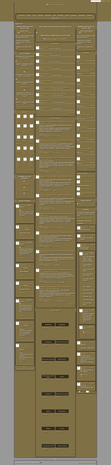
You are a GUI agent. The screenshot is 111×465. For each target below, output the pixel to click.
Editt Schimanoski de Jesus (48, 82)
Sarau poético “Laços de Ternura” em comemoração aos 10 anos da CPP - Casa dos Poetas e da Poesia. (57, 270)
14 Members (45, 345)
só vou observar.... (44, 47)
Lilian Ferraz (83, 139)
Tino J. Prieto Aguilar (86, 181)
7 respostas (41, 209)
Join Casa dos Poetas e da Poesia (84, 218)
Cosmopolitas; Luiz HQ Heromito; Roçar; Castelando (53, 94)
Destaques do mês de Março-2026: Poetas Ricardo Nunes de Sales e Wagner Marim (57, 214)
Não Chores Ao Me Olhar (46, 54)
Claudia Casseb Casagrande (18, 130)
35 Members (45, 414)
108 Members (59, 328)
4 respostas (41, 227)
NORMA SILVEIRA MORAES (54, 227)
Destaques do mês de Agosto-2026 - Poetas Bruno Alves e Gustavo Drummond (57, 122)
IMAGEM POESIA (25, 184)
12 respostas (41, 171)
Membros (25, 112)
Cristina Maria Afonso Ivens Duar (87, 177)
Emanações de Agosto (82, 138)
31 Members (45, 380)
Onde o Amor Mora (82, 104)
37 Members (58, 362)
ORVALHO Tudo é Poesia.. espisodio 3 (84, 115)
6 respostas (41, 246)
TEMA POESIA (25, 190)
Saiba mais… (42, 133)
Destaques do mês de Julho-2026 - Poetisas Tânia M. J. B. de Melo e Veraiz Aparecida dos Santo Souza (57, 141)
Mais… (24, 367)
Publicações (55, 44)
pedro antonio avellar (86, 252)
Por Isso (79, 59)
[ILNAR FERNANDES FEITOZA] (18, 137)
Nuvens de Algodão (45, 74)
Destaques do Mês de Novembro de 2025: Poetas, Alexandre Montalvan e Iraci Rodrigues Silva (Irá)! (55, 287)
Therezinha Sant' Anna (53, 171)
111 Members (45, 328)
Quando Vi (42, 60)
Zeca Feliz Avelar (85, 326)
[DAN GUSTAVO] (18, 148)
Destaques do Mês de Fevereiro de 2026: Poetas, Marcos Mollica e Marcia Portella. (57, 233)
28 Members (58, 345)
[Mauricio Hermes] (31, 116)
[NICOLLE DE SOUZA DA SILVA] (25, 125)
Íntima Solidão (80, 82)
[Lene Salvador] (25, 137)
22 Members (58, 432)
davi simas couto (46, 55)
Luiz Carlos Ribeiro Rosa (48, 95)
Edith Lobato (46, 281)
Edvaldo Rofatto (51, 265)
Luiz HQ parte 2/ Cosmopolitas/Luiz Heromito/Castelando (54, 87)
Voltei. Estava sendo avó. (46, 67)
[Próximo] (92, 391)
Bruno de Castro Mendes (18, 120)
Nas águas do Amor (45, 107)
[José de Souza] (25, 159)
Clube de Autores (25, 68)
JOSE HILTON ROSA (86, 189)
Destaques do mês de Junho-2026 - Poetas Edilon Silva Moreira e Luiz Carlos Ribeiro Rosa (57, 158)
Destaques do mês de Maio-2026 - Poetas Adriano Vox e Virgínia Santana (56, 177)
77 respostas (41, 282)
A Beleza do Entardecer (46, 80)
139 (91, 391)
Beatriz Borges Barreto (31, 141)
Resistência (22, 327)
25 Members (45, 449)
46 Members (45, 362)
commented (22, 227)
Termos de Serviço (92, 462)
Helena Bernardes (46, 68)
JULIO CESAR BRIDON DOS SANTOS (88, 194)
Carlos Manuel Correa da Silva (48, 102)
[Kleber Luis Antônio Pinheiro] (31, 159)
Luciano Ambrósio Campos (25, 152)
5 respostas (41, 153)
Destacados (86, 53)
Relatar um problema (82, 462)
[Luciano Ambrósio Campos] (25, 148)
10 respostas (41, 190)
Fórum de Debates (55, 118)
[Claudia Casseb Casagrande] (18, 125)
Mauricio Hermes (83, 128)
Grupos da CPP (55, 310)
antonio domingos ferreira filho (85, 105)
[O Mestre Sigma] (25, 116)
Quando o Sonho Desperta (84, 93)
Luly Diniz (51, 209)
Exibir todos (72, 112)
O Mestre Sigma (46, 48)
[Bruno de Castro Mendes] (18, 116)
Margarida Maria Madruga (48, 134)
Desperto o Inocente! (82, 127)
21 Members (45, 432)
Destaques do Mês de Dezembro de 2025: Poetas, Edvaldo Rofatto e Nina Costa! (57, 251)
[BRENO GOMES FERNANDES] (31, 148)
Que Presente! (80, 161)
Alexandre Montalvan (47, 75)
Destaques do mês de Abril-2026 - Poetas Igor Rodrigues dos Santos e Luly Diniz (55, 195)
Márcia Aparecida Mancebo (53, 246)
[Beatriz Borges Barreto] (31, 137)
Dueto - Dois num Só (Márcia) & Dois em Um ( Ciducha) (85, 149)
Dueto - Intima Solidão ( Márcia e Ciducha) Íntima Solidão (85, 71)
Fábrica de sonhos (44, 101)
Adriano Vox (52, 190)
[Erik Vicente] (31, 125)
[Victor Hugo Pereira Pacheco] (18, 159)
